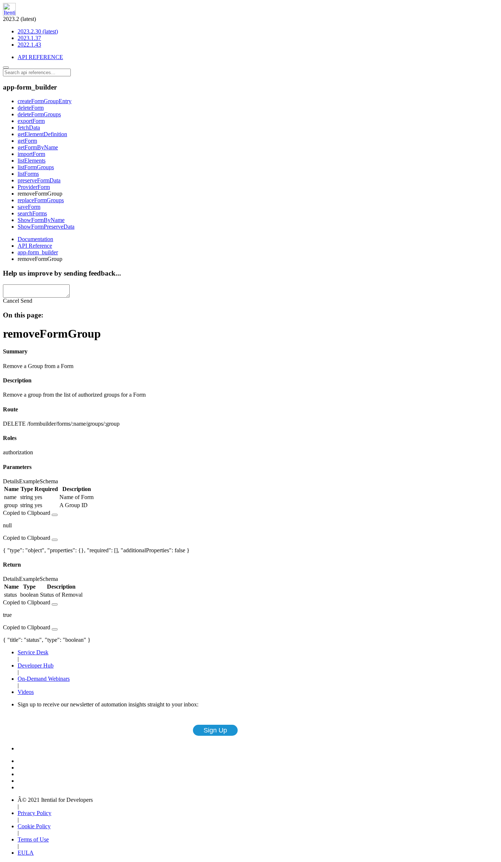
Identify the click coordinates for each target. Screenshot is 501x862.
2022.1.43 (29, 44)
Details (11, 481)
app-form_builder (38, 252)
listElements (31, 160)
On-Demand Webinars (44, 679)
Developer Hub (36, 665)
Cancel (11, 301)
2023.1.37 (29, 38)
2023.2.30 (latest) (38, 31)
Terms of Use (33, 839)
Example (29, 481)
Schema (49, 481)
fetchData (29, 127)
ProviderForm (34, 187)
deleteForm (31, 108)
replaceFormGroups (41, 200)
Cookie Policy (34, 826)
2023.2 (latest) (30, 32)
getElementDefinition (42, 134)
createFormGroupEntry (45, 101)
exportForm (31, 121)
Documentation (35, 239)
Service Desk (33, 652)
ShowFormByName (41, 220)
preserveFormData (39, 180)
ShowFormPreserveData (46, 226)
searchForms (32, 213)
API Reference (35, 246)
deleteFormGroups (39, 114)
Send (26, 301)
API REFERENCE (40, 57)
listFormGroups (36, 167)
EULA (26, 853)
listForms (28, 174)
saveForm (29, 207)
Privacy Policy (34, 813)
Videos (26, 692)
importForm (31, 154)
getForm (27, 141)
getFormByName (38, 147)
